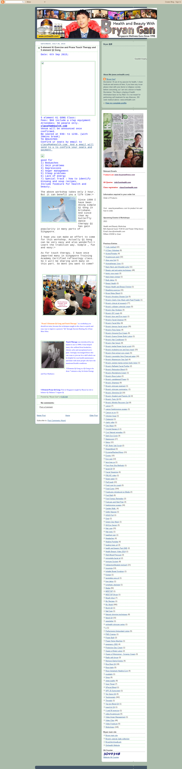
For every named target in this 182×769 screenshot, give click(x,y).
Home (67, 415)
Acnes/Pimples (111, 254)
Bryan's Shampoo (112, 383)
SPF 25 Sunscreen (113, 691)
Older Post (94, 415)
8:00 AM (64, 397)
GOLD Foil (110, 515)
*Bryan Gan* (111, 79)
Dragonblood (110, 449)
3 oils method (111, 247)
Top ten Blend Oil (112, 704)
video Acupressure (113, 714)
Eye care (109, 459)
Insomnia (109, 568)
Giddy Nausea (111, 512)
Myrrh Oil (109, 608)
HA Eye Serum (111, 525)
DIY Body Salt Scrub (114, 446)
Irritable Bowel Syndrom (115, 571)
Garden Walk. (111, 509)
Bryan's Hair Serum (113, 343)
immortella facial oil (113, 558)
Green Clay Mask (112, 522)
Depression (110, 439)
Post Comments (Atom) (57, 421)
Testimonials (110, 697)
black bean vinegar (113, 277)
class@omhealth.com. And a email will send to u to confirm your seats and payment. (67, 147)
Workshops (110, 727)
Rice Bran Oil (111, 664)
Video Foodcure (112, 724)
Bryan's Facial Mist (113, 323)
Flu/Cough (109, 482)
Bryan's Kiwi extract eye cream (118, 353)
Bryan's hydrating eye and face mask (120, 350)
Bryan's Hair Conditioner (115, 340)
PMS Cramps (111, 634)
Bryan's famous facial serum (117, 326)
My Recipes (110, 601)
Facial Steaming (112, 472)
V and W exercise (112, 711)
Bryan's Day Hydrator (114, 310)
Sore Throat (110, 684)
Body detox (110, 280)
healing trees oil (112, 545)
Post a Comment (46, 407)
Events (108, 456)
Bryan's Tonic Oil (112, 399)
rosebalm (109, 674)
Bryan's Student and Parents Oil (118, 396)
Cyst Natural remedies (114, 432)
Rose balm (110, 668)
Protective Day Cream (114, 648)
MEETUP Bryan (112, 595)
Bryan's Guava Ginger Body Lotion (119, 336)
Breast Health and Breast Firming (118, 287)
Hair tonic (109, 532)
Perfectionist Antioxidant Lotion (118, 631)
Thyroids (109, 701)
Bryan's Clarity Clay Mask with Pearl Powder (123, 300)
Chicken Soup (111, 416)
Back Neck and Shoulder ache (117, 267)
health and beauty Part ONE (116, 548)
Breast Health (111, 283)
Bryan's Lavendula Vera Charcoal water (121, 356)
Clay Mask (110, 426)
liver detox (110, 581)
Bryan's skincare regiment (116, 386)
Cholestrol (109, 419)
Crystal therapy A (112, 429)
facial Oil (109, 469)
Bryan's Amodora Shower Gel (117, 297)
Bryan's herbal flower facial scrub (118, 346)
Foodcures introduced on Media (118, 492)
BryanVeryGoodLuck (113, 742)
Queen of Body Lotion (114, 651)
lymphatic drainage (113, 585)
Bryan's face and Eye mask (116, 316)
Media (108, 588)
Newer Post (41, 415)
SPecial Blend (111, 687)
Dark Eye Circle (112, 436)
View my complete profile (115, 103)
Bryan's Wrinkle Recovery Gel (117, 403)
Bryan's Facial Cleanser (115, 320)
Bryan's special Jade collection (117, 739)
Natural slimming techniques (116, 614)
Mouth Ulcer (110, 598)
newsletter (109, 621)
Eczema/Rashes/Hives (114, 452)
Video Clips (110, 720)
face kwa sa (110, 462)
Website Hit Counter (111, 757)
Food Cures (110, 489)
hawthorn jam (111, 535)
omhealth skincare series (115, 624)
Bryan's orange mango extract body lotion (121, 363)
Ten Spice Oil (111, 694)
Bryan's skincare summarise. (117, 389)
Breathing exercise (113, 290)
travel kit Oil (110, 707)
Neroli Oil (109, 618)
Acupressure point (113, 257)
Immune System (112, 562)
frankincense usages (114, 505)
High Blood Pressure (113, 555)
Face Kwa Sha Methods (115, 465)
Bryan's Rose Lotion (113, 376)
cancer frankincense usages (116, 409)
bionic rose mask (112, 273)
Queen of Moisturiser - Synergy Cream (120, 654)
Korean (108, 575)
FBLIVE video (111, 475)
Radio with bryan (112, 658)
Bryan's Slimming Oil (114, 393)
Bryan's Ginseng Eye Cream (116, 333)
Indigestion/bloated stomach (116, 565)
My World (109, 605)
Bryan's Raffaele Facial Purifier (117, 366)
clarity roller (110, 422)
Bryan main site (112, 735)
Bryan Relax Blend (113, 293)
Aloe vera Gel (111, 260)
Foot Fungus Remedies (115, 499)
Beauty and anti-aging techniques (118, 270)
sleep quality (110, 681)
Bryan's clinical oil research (116, 303)
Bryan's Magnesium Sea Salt (117, 360)
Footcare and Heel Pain (115, 502)
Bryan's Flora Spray (113, 330)
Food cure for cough (113, 485)
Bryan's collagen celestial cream (118, 307)
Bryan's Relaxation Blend (115, 370)
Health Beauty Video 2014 (116, 552)
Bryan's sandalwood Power (116, 379)
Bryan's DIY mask (113, 313)
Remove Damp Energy (114, 661)
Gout (107, 519)
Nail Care (109, 611)
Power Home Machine (114, 641)
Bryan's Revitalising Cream (116, 373)
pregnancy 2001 (112, 644)
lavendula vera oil (112, 578)
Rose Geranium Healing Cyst (117, 671)
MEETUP (109, 591)
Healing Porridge (112, 542)
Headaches (110, 538)
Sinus (108, 677)
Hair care (109, 528)
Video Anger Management (115, 717)
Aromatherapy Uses (113, 264)
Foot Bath (109, 495)
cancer (108, 406)
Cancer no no (111, 413)
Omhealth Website (113, 745)
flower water (110, 479)
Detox (108, 442)
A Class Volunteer (112, 250)
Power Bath (110, 638)
